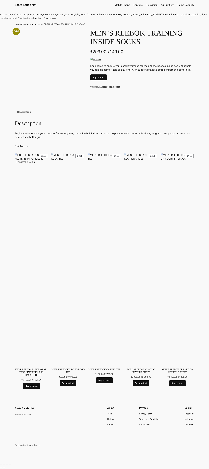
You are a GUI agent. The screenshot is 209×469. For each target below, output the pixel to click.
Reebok (26, 24)
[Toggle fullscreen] (4, 464)
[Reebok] (95, 59)
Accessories (37, 24)
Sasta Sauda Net (25, 5)
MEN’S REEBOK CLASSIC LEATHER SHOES (141, 371)
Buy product (99, 77)
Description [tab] (24, 112)
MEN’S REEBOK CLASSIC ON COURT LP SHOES (177, 371)
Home (18, 24)
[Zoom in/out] (1, 464)
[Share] (7, 464)
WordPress (34, 445)
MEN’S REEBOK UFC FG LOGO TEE (68, 371)
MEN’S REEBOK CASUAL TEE (104, 369)
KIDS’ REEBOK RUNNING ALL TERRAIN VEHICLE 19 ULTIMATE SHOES (31, 372)
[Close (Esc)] (10, 464)
